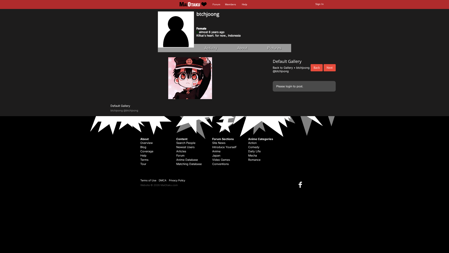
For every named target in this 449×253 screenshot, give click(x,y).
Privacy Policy (177, 180)
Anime (216, 151)
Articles (181, 151)
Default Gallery (120, 106)
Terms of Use (148, 180)
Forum (216, 4)
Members (230, 4)
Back (317, 68)
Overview (146, 143)
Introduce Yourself (224, 147)
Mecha (252, 155)
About (242, 48)
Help (244, 4)
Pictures (274, 48)
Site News (218, 143)
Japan (216, 155)
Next (330, 68)
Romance (254, 159)
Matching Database (189, 164)
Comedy (253, 147)
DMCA (162, 180)
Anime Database (187, 159)
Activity (211, 48)
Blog (143, 147)
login (289, 86)
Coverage (146, 151)
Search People (185, 143)
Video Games (221, 159)
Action (252, 143)
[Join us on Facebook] (301, 184)
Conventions (220, 164)
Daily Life (254, 151)
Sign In (319, 4)
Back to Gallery (283, 67)
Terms (144, 159)
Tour (143, 164)
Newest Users (185, 147)
